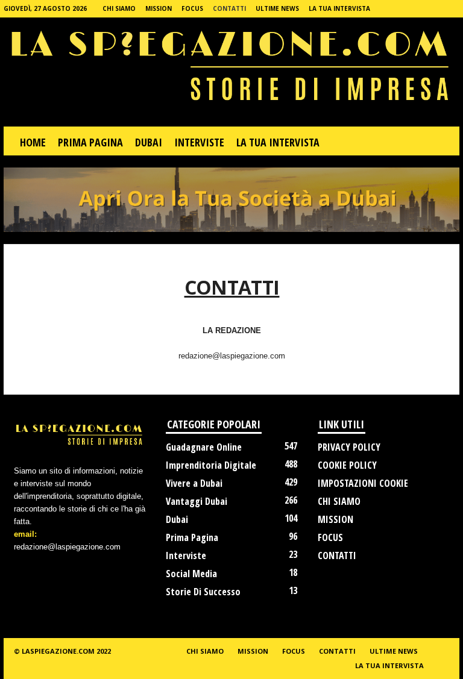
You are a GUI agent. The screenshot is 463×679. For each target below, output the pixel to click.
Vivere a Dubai (194, 483)
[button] (441, 142)
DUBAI (148, 142)
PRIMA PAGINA (90, 142)
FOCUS (192, 8)
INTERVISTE (199, 142)
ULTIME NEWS (277, 8)
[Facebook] (431, 8)
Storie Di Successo (203, 591)
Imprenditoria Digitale (211, 465)
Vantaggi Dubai (196, 501)
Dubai (177, 519)
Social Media (191, 573)
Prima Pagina (192, 537)
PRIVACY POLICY (349, 447)
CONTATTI (229, 8)
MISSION (158, 8)
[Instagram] (450, 8)
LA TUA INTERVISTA (339, 8)
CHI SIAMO (119, 8)
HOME (33, 142)
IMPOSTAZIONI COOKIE (363, 483)
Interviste (186, 555)
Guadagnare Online (204, 447)
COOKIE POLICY (347, 465)
